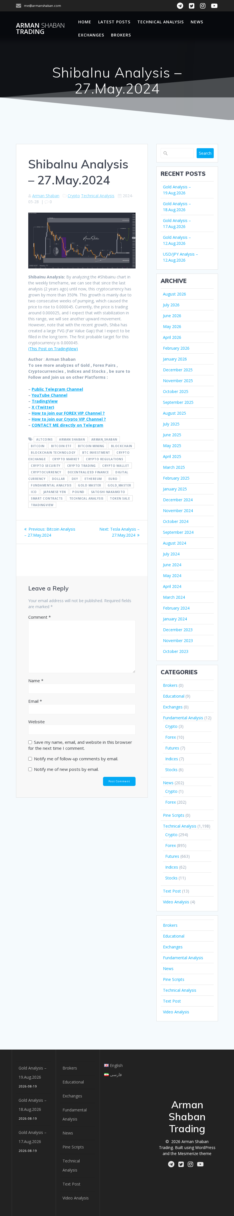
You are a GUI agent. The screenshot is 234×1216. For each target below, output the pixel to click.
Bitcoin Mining (91, 446)
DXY (75, 479)
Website (36, 721)
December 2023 (178, 629)
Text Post (172, 891)
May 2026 (172, 326)
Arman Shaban (45, 195)
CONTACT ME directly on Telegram (67, 425)
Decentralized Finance (88, 472)
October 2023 (175, 651)
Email (35, 701)
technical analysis (86, 498)
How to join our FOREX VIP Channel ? (68, 413)
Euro (113, 479)
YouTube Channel (49, 395)
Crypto (74, 195)
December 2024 (178, 499)
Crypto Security (45, 466)
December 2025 (178, 369)
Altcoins (44, 439)
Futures (172, 748)
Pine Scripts (173, 815)
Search (205, 153)
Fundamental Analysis (183, 717)
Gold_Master (119, 485)
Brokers (121, 35)
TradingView (45, 401)
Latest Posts (114, 22)
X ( (34, 407)
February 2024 (176, 608)
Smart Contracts (47, 498)
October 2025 (175, 391)
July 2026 (171, 304)
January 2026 (175, 359)
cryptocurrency (46, 472)
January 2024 (175, 619)
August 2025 (174, 413)
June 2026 (172, 315)
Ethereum (93, 479)
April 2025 (172, 456)
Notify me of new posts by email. (66, 769)
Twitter (45, 407)
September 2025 (178, 402)
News (197, 22)
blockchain (121, 446)
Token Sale (120, 498)
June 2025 (172, 434)
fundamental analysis (51, 485)
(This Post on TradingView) (53, 348)
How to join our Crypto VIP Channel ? (69, 419)
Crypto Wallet (115, 466)
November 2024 (178, 510)
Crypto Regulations (104, 459)
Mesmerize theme (194, 1153)
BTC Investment (96, 453)
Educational (173, 696)
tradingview (42, 505)
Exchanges (91, 35)
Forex (170, 737)
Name (35, 680)
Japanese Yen (54, 492)
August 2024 (174, 543)
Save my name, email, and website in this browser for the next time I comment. (80, 745)
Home (84, 22)
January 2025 (175, 489)
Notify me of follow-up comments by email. (76, 758)
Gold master (89, 485)
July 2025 (171, 424)
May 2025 (172, 445)
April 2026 (172, 337)
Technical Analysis (160, 22)
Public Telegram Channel (57, 389)
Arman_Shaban (104, 439)
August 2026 (174, 294)
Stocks (171, 769)
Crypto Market (66, 459)
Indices (171, 758)
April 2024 (172, 586)
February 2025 (176, 478)
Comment (39, 617)
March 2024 (174, 597)
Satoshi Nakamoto (108, 492)
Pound (78, 492)
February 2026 (176, 348)
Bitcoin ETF (61, 446)
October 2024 (175, 521)
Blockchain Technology (53, 453)
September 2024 (178, 532)
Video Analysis (176, 902)
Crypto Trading (81, 466)
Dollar (58, 479)
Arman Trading (40, 28)
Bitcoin (38, 446)
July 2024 (171, 554)
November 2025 (178, 380)
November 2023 (178, 640)
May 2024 (172, 575)
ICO (34, 492)
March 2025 (174, 467)
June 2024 (172, 564)
